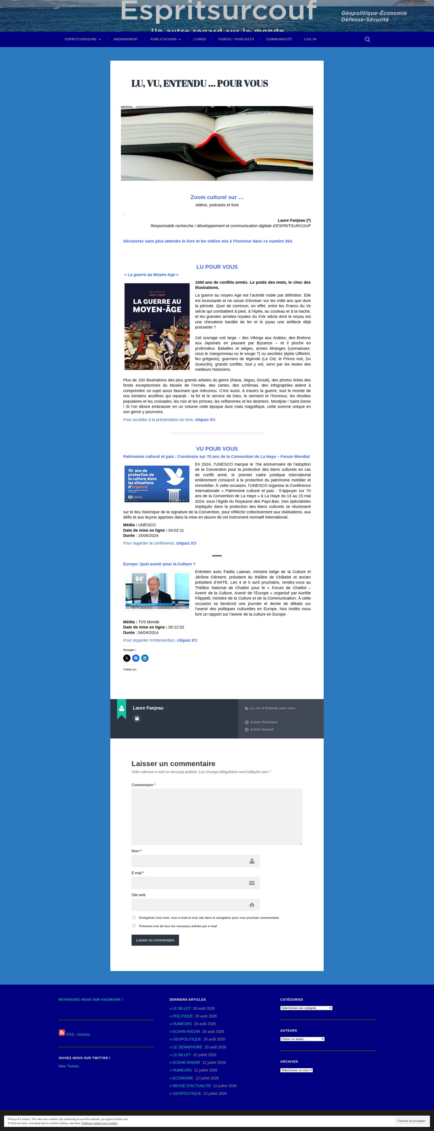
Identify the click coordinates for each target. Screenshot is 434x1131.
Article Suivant (262, 729)
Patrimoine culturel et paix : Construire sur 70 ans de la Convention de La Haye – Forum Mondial (216, 456)
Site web (139, 895)
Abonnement (125, 39)
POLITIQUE (183, 1016)
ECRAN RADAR (186, 1031)
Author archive (137, 718)
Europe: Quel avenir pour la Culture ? (159, 564)
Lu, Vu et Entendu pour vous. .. (274, 708)
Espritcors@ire (81, 39)
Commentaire (144, 785)
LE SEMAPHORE (187, 1047)
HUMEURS (182, 1024)
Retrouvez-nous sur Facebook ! (91, 999)
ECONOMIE (183, 1078)
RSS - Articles (77, 1034)
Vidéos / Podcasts (236, 39)
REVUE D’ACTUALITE (192, 1086)
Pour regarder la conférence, (159, 543)
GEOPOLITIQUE (187, 1039)
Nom (137, 851)
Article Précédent (264, 722)
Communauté (279, 39)
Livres (199, 39)
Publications (164, 39)
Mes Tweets (69, 1066)
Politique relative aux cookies (100, 1123)
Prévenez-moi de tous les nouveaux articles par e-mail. (178, 926)
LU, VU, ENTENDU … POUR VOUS (200, 83)
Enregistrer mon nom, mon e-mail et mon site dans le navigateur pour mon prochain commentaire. (209, 917)
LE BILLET (182, 1008)
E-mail (138, 873)
